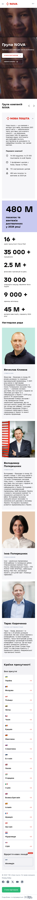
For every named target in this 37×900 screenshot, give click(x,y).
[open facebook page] (3, 882)
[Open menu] (3, 4)
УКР (33, 3)
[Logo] (12, 4)
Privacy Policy (6, 878)
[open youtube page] (17, 882)
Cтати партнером (11, 890)
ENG (33, 6)
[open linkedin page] (22, 882)
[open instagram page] (8, 882)
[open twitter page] (12, 882)
